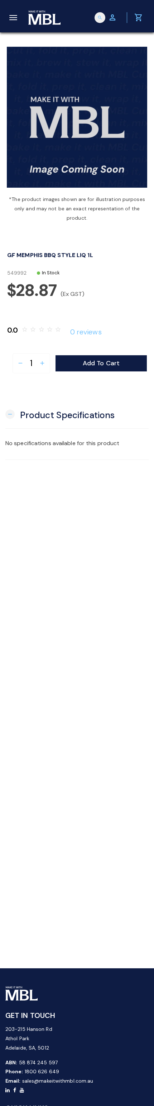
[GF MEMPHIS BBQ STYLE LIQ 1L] (77, 117)
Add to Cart (101, 363)
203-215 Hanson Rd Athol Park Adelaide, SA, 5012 (28, 1038)
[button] (60, 414)
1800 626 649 (42, 1071)
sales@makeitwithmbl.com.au (57, 1081)
